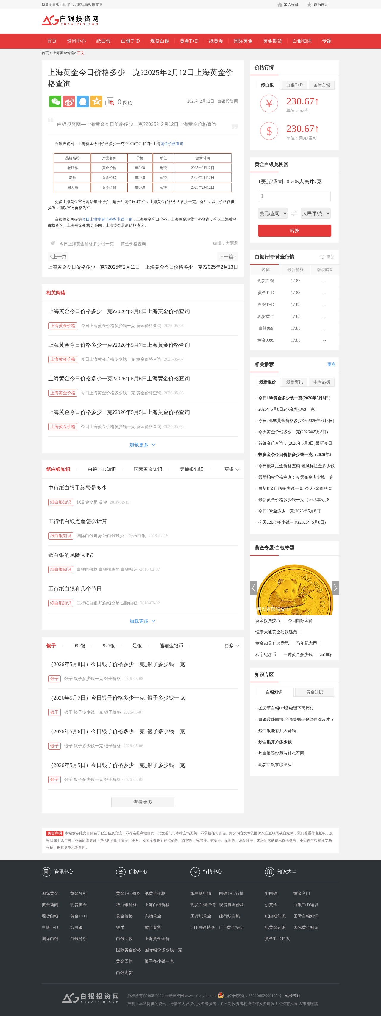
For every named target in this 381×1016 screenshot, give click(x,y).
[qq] (83, 101)
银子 (51, 645)
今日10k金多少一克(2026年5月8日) (290, 511)
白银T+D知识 (102, 469)
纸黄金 (216, 40)
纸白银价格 (126, 905)
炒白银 (271, 893)
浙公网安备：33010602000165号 (253, 995)
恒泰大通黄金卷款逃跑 (276, 632)
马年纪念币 (306, 643)
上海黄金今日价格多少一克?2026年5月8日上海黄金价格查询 (119, 311)
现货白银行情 (203, 905)
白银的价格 (87, 569)
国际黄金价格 (128, 950)
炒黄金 (271, 905)
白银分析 (78, 939)
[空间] (96, 101)
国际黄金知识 (148, 469)
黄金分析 (78, 893)
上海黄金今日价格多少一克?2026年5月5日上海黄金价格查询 (119, 412)
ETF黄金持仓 (231, 927)
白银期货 (124, 972)
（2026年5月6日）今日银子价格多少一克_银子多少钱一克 (116, 731)
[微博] (69, 101)
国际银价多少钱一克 (159, 950)
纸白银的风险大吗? (70, 555)
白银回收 (124, 939)
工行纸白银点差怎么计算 (77, 521)
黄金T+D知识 (277, 939)
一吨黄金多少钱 (298, 654)
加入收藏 (291, 4)
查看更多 (142, 801)
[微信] (55, 101)
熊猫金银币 (171, 645)
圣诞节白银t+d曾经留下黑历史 (286, 708)
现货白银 (159, 40)
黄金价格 (124, 916)
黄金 (103, 502)
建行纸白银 (229, 916)
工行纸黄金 (200, 916)
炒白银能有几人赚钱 (277, 731)
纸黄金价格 (155, 893)
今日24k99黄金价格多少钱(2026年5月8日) (296, 420)
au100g (326, 654)
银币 (120, 927)
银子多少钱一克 (88, 678)
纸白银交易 (109, 603)
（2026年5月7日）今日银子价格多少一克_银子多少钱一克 (116, 698)
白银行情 (264, 256)
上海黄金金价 (157, 939)
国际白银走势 (89, 536)
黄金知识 (314, 692)
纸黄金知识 (275, 927)
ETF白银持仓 (202, 927)
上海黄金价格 (63, 53)
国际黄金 (243, 40)
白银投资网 (109, 569)
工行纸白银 (135, 536)
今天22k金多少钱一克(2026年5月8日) (292, 522)
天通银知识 (192, 469)
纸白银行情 (200, 893)
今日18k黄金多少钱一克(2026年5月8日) (294, 398)
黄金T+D (189, 40)
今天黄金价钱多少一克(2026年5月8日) (293, 432)
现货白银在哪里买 (275, 764)
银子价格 (112, 678)
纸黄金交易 (87, 502)
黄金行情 (284, 256)
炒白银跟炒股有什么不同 (281, 753)
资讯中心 (76, 40)
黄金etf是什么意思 (272, 643)
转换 (294, 230)
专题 (327, 40)
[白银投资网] (74, 21)
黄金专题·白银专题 (274, 547)
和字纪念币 (265, 654)
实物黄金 (153, 916)
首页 (52, 40)
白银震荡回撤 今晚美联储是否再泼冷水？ (296, 719)
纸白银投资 (113, 536)
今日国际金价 (300, 620)
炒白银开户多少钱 (275, 742)
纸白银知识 (58, 469)
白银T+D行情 (231, 893)
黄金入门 (301, 893)
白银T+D (130, 40)
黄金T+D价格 (128, 893)
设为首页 (321, 4)
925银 (109, 645)
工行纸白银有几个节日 (75, 589)
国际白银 (129, 603)
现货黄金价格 (231, 905)
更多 (331, 364)
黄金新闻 (50, 905)
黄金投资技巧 (267, 620)
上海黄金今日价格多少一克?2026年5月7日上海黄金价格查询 (119, 345)
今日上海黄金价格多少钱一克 (107, 219)
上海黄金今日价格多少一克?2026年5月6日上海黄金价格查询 (119, 379)
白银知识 (302, 40)
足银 (137, 645)
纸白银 (103, 40)
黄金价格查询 (172, 143)
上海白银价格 (157, 905)
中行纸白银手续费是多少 (77, 488)
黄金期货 (272, 40)
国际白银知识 (305, 916)
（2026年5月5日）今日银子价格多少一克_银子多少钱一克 (116, 765)
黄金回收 (124, 961)
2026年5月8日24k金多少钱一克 (286, 409)
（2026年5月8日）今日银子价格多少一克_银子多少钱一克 (116, 664)
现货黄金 (78, 905)
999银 (79, 645)
